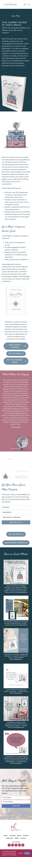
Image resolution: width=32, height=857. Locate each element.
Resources (9, 838)
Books (19, 835)
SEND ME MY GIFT (16, 522)
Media (17, 838)
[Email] (22, 845)
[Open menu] (28, 4)
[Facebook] (9, 845)
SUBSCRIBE (16, 806)
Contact (23, 838)
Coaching (12, 835)
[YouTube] (19, 845)
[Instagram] (12, 845)
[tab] (11, 448)
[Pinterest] (16, 845)
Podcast (26, 835)
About (6, 835)
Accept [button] (27, 853)
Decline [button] (21, 853)
